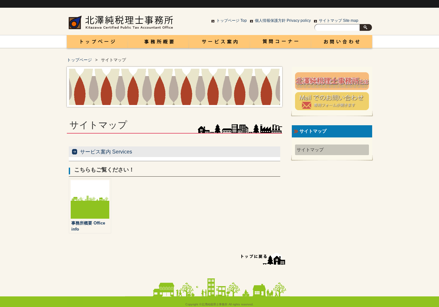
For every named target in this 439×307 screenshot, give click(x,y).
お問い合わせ (341, 43)
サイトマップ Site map (338, 20)
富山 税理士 (96, 43)
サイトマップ (310, 149)
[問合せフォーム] (332, 108)
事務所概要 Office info (158, 43)
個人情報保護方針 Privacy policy (283, 20)
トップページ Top (231, 20)
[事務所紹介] (332, 88)
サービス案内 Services (106, 151)
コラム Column (280, 43)
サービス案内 (219, 43)
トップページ (79, 59)
